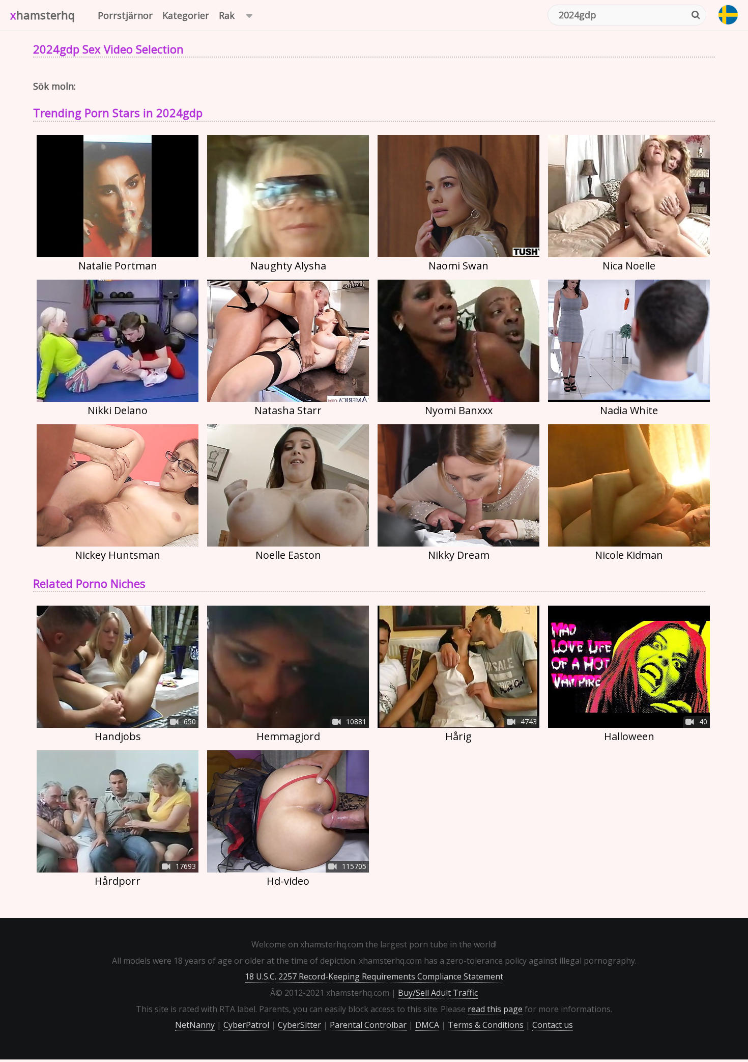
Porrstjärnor (125, 15)
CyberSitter (299, 1024)
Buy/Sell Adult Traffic (438, 992)
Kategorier (185, 15)
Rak (227, 15)
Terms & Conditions (486, 1024)
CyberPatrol (246, 1024)
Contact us (552, 1024)
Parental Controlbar (368, 1024)
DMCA (427, 1024)
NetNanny (195, 1024)
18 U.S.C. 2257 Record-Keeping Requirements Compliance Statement (374, 976)
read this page (495, 1009)
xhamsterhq (42, 14)
